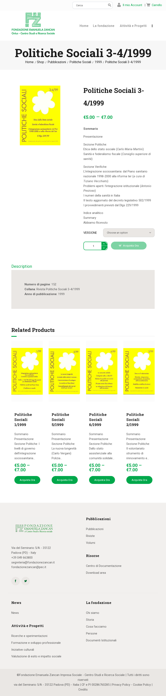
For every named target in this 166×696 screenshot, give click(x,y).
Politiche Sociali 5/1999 (60, 419)
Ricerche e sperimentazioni (29, 636)
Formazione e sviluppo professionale (36, 643)
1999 (98, 62)
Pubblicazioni (57, 62)
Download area (96, 573)
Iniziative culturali (22, 649)
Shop (40, 62)
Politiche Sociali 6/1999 (97, 419)
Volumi (90, 543)
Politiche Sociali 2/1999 (135, 419)
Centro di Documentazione (103, 566)
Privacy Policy (121, 684)
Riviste (90, 536)
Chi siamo (92, 613)
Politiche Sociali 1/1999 (23, 419)
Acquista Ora (131, 245)
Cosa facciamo (96, 626)
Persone (91, 633)
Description (21, 266)
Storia (90, 620)
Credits (83, 689)
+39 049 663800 (22, 557)
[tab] (21, 266)
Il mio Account (132, 5)
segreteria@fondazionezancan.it (33, 562)
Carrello (157, 5)
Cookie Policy (142, 684)
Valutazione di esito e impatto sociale (36, 656)
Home (29, 62)
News (15, 613)
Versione (90, 233)
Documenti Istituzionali (101, 640)
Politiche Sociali (80, 62)
